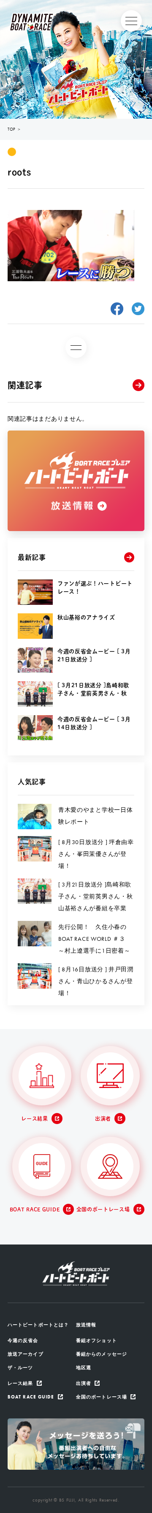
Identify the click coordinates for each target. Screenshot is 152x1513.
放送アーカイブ (25, 1354)
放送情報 (86, 1325)
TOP (12, 129)
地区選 (83, 1367)
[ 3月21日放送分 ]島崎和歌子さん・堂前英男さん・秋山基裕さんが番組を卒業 (95, 896)
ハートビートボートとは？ (38, 1325)
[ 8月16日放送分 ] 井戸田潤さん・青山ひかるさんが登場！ (95, 981)
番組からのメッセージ (101, 1354)
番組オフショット (96, 1340)
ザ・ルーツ (20, 1367)
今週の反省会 (23, 1340)
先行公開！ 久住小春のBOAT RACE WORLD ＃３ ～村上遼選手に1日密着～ (94, 938)
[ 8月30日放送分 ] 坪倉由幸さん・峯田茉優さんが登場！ (96, 854)
